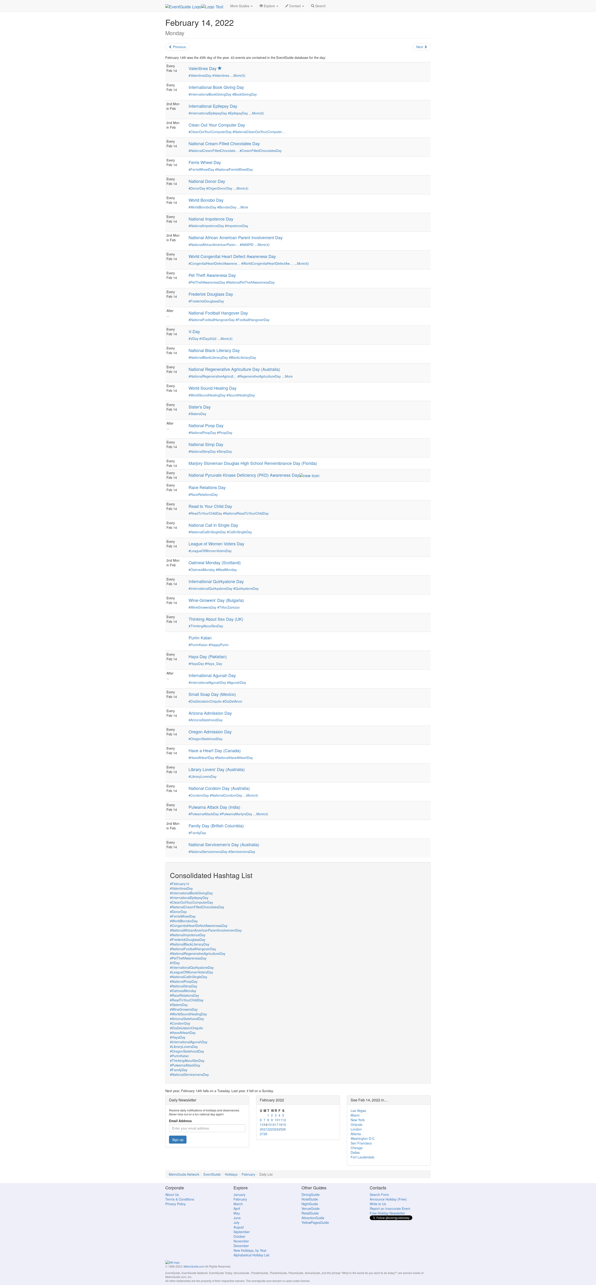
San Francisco (361, 1143)
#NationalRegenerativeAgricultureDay (197, 953)
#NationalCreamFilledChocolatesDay (197, 907)
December (241, 1245)
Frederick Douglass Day (211, 294)
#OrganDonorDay (219, 188)
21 (265, 1129)
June (237, 1217)
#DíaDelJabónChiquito (205, 701)
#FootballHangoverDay (253, 319)
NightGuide (309, 1203)
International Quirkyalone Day (216, 581)
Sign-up (177, 1139)
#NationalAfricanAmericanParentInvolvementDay (206, 930)
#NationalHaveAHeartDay (234, 757)
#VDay (193, 338)
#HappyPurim (219, 644)
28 (265, 1133)
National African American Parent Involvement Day (236, 237)
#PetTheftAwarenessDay (207, 282)
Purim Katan (200, 637)
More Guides (240, 5)
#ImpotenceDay (236, 225)
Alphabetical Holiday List (251, 1255)
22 (269, 1129)
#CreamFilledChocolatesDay (261, 150)
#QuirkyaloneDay (246, 588)
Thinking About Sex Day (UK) (216, 619)
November (241, 1241)
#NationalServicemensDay (208, 851)
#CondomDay (199, 795)
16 (273, 1124)
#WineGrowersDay (202, 607)
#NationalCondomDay (226, 795)
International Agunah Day (212, 675)
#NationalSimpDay (202, 451)
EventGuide (212, 1174)
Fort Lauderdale (362, 1157)
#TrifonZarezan (228, 607)
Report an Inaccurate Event (390, 1208)
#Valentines (220, 75)
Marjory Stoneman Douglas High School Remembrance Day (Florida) (253, 463)
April (237, 1208)
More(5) (239, 75)
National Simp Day (206, 444)
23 (273, 1129)
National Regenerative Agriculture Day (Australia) (234, 369)
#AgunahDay (236, 682)
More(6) (258, 113)
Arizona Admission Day (210, 713)
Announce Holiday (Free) (388, 1199)
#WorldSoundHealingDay (207, 395)
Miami (355, 1115)
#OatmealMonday (202, 569)
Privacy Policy (175, 1203)
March (238, 1203)
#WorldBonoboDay (202, 207)
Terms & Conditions (179, 1199)
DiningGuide (310, 1194)
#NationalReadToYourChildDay (246, 513)
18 (280, 1124)
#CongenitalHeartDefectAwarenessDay (198, 925)
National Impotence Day (211, 219)
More (244, 207)
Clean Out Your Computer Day (217, 125)
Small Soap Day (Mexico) (212, 694)
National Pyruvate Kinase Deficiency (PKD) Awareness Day (244, 475)
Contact (295, 5)
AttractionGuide (312, 1217)
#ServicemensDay (241, 851)
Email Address (180, 1120)
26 (284, 1129)
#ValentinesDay (200, 75)
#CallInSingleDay (239, 532)
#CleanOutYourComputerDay (210, 131)
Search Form (379, 1194)
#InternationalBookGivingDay (210, 94)
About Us (172, 1194)
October (239, 1236)
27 (262, 1133)
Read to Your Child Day (210, 506)
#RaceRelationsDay (203, 494)
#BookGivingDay (244, 94)
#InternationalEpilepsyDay (208, 113)
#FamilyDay (197, 832)
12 (284, 1119)
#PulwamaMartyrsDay (236, 814)
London (356, 1129)
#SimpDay (224, 451)
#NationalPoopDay (202, 432)
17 (276, 1124)
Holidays (231, 1174)
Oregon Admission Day (210, 731)
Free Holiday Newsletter (387, 1213)
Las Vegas (358, 1110)
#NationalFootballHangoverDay (212, 319)
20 (262, 1129)
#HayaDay (196, 663)
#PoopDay (224, 432)
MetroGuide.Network (184, 1174)
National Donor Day (207, 181)
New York (358, 1119)
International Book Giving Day (216, 87)
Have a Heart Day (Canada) (215, 750)
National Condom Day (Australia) (219, 788)
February (248, 1174)
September (242, 1231)
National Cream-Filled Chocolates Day (224, 143)
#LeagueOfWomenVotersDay (210, 550)
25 (280, 1129)
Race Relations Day (207, 487)
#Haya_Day (213, 663)
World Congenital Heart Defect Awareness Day (232, 256)
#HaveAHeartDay (201, 757)
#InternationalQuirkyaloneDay (210, 588)
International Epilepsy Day (213, 106)
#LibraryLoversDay (203, 776)
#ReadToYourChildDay (205, 513)
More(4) (242, 188)
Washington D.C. (363, 1138)
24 (276, 1129)
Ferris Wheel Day (205, 162)
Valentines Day (203, 68)
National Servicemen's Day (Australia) (224, 844)
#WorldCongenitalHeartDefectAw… (267, 263)
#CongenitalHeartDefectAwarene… (214, 263)
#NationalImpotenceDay (206, 225)
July (236, 1222)
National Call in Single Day (213, 525)
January (239, 1194)
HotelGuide (309, 1199)
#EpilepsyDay (238, 113)
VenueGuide (310, 1208)
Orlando (356, 1124)
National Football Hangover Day (218, 313)
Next (420, 46)
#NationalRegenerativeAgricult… (213, 376)
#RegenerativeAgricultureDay (259, 376)
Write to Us (378, 1203)
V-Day (194, 331)
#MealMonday (226, 569)
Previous (179, 46)
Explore (269, 5)
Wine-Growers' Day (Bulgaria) (216, 600)
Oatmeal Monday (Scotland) (215, 562)
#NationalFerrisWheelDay (234, 169)
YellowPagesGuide (315, 1222)
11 (280, 1119)
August (239, 1227)
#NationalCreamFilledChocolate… (214, 150)
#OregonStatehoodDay (206, 738)
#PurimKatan (198, 644)
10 (276, 1119)
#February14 (179, 883)
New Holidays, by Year (250, 1250)
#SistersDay (197, 413)
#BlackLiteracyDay (242, 357)
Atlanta (356, 1133)
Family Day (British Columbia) (216, 825)
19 (284, 1124)
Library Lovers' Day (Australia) (217, 769)
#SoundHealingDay (241, 395)
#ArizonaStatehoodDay (206, 720)
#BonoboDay (226, 207)
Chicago (357, 1147)
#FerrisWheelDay (201, 169)
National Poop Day (206, 425)
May (237, 1213)
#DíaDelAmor (232, 701)
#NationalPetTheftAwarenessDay (250, 282)
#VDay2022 (208, 338)
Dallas (355, 1152)
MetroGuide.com (193, 1266)
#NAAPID (247, 244)
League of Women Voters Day (216, 543)
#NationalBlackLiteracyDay (208, 357)
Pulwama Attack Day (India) (214, 807)
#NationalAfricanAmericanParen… (214, 244)
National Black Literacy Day (214, 350)
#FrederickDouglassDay (206, 301)
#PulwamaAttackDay (204, 814)
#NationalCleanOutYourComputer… (259, 131)
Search (320, 5)
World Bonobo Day (206, 200)
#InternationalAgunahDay (207, 682)
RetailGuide (310, 1213)
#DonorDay (197, 188)
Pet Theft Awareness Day (212, 275)
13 (262, 1124)
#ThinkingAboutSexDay (206, 626)
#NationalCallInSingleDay (207, 532)
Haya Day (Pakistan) (208, 656)
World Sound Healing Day (213, 388)
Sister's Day (200, 407)
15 (269, 1124)
